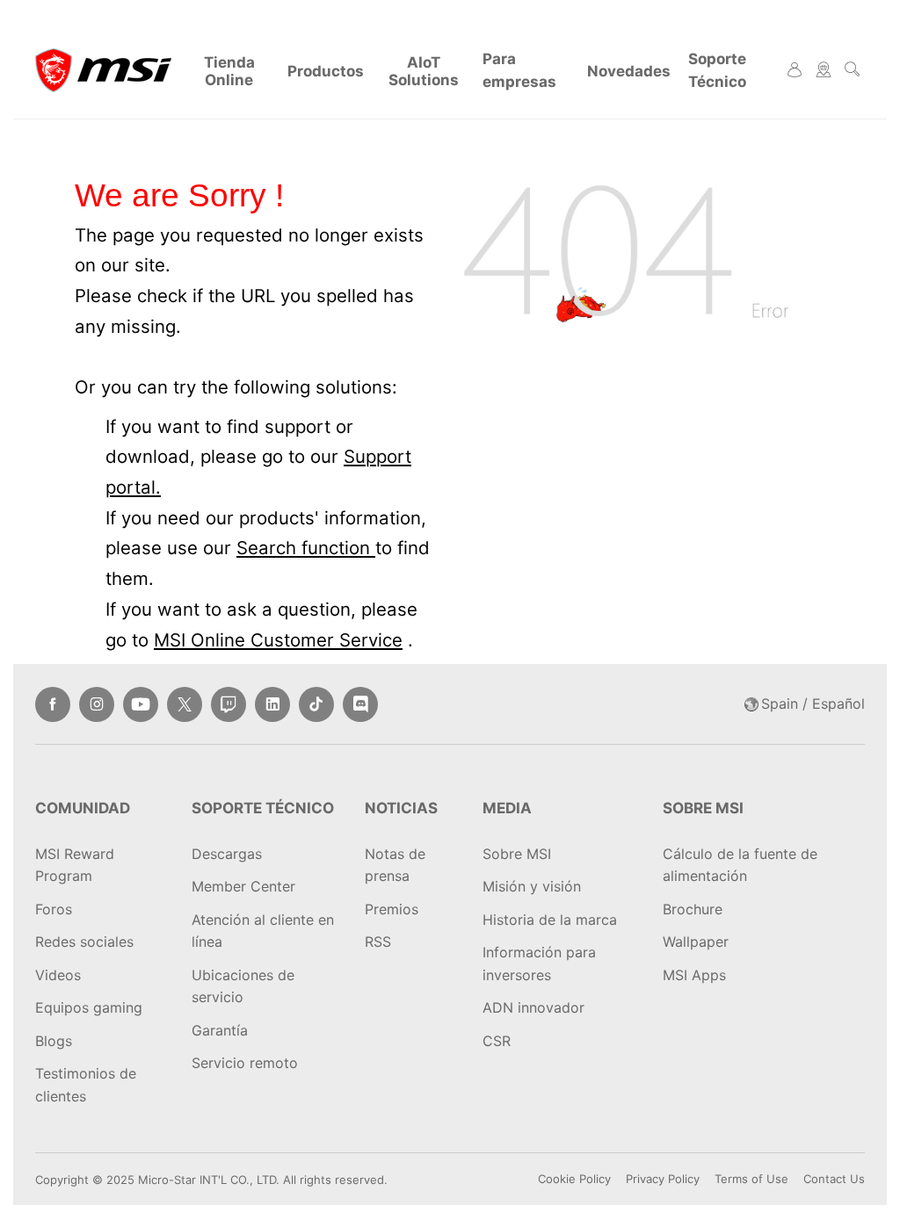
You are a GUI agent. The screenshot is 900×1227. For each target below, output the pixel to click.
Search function (305, 548)
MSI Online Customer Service (278, 640)
